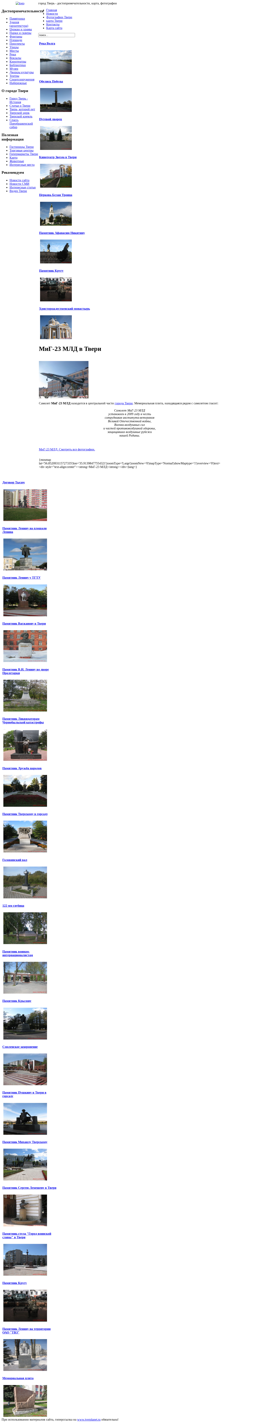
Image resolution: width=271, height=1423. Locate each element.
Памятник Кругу (51, 270)
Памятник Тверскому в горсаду (25, 814)
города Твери (124, 403)
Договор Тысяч (13, 482)
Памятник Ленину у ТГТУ (21, 577)
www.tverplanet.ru (89, 1419)
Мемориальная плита (18, 1378)
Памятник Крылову (16, 1001)
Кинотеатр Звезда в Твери (58, 157)
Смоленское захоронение (20, 1046)
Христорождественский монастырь (64, 308)
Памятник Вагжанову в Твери (24, 623)
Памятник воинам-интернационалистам (17, 953)
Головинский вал (14, 860)
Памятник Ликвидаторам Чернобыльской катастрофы (23, 720)
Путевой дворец (50, 119)
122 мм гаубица (13, 905)
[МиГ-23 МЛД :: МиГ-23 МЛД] (63, 397)
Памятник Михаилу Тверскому (24, 1142)
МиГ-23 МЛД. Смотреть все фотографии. (67, 449)
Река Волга (47, 43)
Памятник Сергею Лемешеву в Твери (29, 1187)
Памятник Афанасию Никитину (62, 233)
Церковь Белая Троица (55, 195)
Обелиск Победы (51, 81)
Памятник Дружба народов (22, 768)
